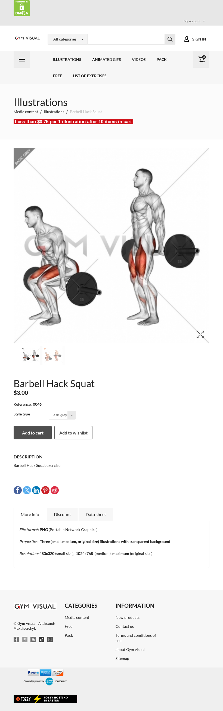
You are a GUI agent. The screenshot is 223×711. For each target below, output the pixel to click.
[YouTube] (33, 640)
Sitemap (122, 658)
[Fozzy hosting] (45, 699)
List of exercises (90, 75)
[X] (25, 640)
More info (30, 514)
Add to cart (33, 432)
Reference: (23, 404)
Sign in (199, 39)
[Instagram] (50, 640)
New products (128, 617)
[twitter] (27, 490)
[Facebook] (17, 640)
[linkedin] (36, 490)
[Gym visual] (26, 38)
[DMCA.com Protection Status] (22, 8)
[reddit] (55, 490)
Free (57, 75)
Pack (162, 59)
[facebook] (18, 490)
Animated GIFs (106, 59)
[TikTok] (42, 640)
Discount (62, 514)
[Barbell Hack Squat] (32, 355)
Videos (139, 59)
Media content (77, 617)
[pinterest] (45, 490)
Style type (22, 414)
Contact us (125, 626)
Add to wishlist (73, 432)
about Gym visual (130, 649)
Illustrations (67, 59)
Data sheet (96, 514)
